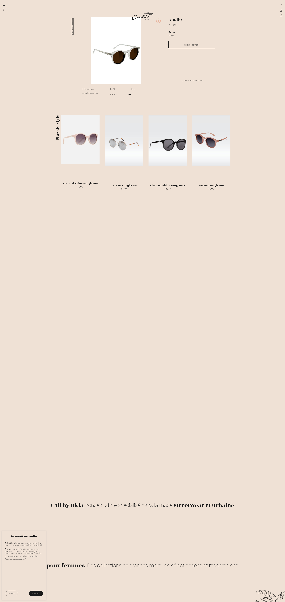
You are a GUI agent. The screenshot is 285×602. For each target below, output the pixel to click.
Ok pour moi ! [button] (36, 593)
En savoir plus (32, 556)
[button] (158, 22)
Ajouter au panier (124, 192)
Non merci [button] (11, 593)
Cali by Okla (67, 505)
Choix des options (80, 190)
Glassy (171, 35)
